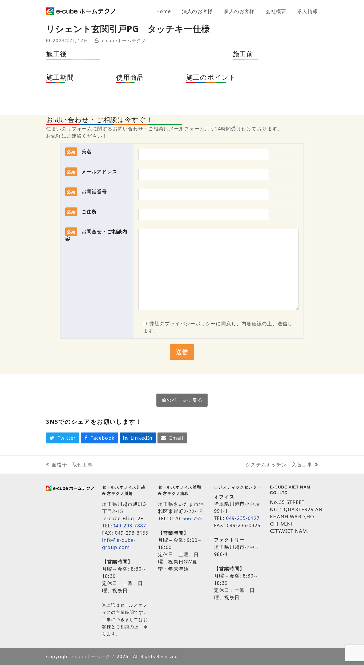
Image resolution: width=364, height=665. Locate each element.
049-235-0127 (243, 518)
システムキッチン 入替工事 (279, 464)
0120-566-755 (185, 518)
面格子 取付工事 (69, 464)
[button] (62, 437)
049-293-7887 (129, 525)
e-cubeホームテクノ (124, 40)
